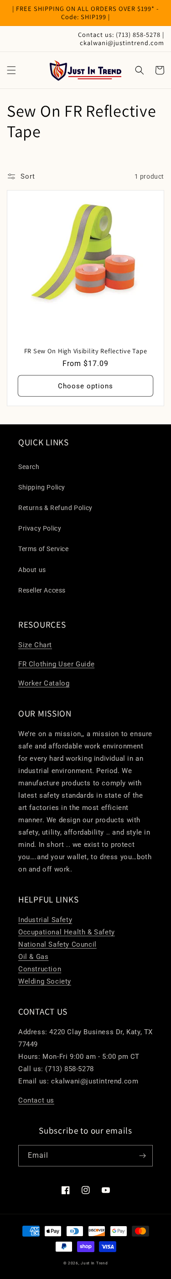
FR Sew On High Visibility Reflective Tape (85, 351)
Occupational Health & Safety (66, 932)
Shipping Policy (41, 487)
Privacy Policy (39, 528)
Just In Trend (94, 1263)
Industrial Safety (45, 920)
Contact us (36, 1100)
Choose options (85, 386)
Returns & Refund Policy (55, 507)
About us (32, 569)
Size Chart (35, 645)
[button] (11, 70)
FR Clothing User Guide (56, 664)
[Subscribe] (142, 1155)
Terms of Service (43, 548)
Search (29, 466)
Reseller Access (42, 590)
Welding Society (44, 981)
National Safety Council (57, 944)
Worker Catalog (43, 683)
